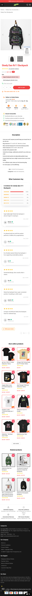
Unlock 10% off (3, 589)
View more (16, 443)
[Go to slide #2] (20, 59)
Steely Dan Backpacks (7, 12)
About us (3, 543)
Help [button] (29, 594)
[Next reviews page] (28, 333)
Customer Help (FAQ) (6, 567)
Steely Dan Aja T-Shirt (22, 434)
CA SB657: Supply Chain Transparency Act (11, 551)
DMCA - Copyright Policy (7, 549)
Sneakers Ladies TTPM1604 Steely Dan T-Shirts (8, 411)
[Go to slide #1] (12, 59)
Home (2, 9)
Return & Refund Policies (7, 563)
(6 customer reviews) (14, 68)
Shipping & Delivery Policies (7, 559)
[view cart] (30, 5)
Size (3, 74)
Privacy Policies (5, 547)
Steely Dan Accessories (12, 9)
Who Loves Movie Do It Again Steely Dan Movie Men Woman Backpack (7, 494)
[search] (27, 5)
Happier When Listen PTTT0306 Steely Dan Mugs (7, 387)
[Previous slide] (3, 34)
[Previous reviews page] (21, 333)
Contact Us (3, 565)
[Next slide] (29, 34)
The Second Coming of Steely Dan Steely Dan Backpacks (22, 470)
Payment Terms (5, 561)
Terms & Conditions (5, 545)
